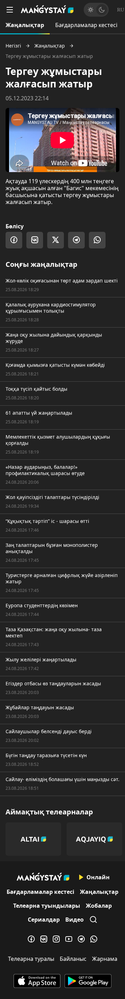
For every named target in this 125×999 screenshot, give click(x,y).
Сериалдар (44, 919)
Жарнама (104, 959)
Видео (74, 919)
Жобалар (99, 905)
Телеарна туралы (31, 959)
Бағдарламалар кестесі (86, 25)
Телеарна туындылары (46, 905)
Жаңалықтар (25, 25)
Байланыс (73, 959)
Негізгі (13, 46)
